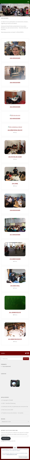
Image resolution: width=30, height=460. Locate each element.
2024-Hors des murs (15, 107)
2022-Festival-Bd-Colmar (15, 157)
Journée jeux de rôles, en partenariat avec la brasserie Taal (15, 406)
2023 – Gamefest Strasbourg (8, 403)
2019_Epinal (15, 183)
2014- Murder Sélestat (15, 312)
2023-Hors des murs (15, 118)
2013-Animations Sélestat (15, 339)
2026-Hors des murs (15, 58)
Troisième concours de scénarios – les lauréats (12, 413)
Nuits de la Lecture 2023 (7, 410)
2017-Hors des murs (15, 234)
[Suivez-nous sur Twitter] (26, 353)
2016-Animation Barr (15, 259)
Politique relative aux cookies (11, 454)
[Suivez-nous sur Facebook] (28, 353)
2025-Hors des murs (15, 82)
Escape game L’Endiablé (7, 400)
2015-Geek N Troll (15, 286)
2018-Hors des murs (15, 210)
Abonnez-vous (6, 438)
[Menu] (28, 1)
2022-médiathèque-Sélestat (15, 130)
